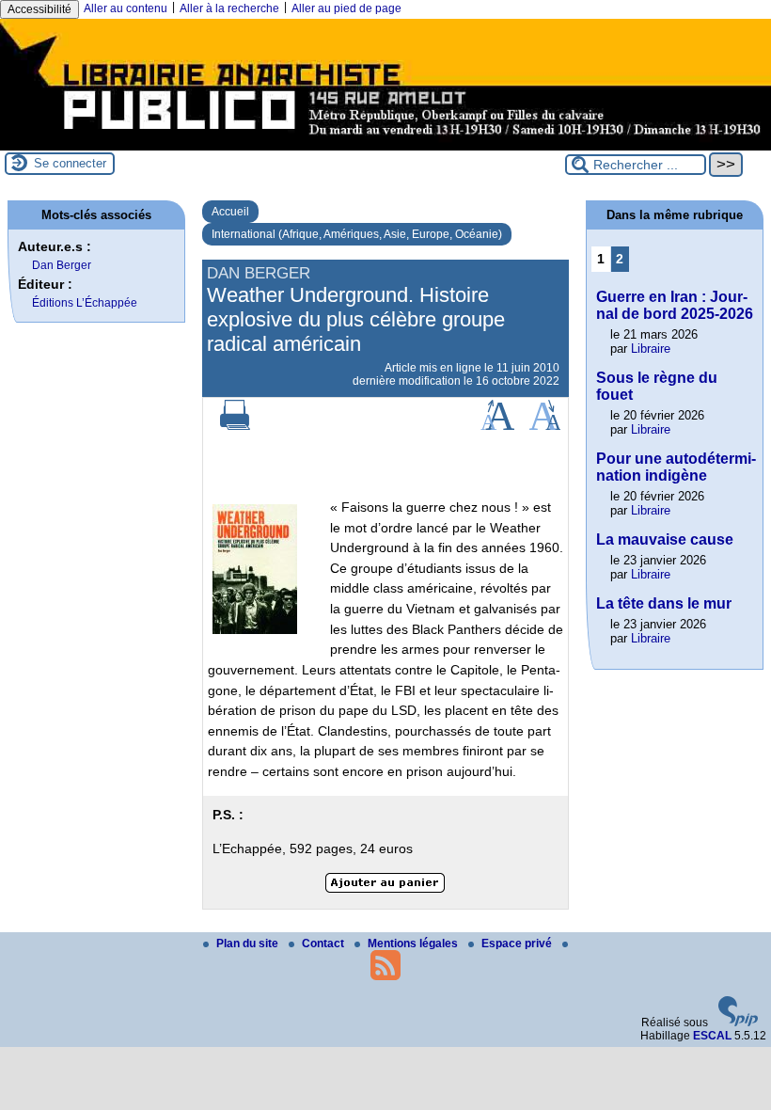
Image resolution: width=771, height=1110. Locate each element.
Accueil (230, 211)
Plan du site (248, 943)
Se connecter (70, 163)
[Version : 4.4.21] (738, 1022)
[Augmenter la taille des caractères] (497, 426)
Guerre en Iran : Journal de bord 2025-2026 (674, 305)
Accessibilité (39, 9)
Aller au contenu (125, 8)
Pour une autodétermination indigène (676, 467)
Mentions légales (414, 943)
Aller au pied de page (346, 8)
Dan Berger (61, 265)
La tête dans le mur (664, 603)
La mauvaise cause (664, 539)
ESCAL (712, 1035)
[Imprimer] (235, 426)
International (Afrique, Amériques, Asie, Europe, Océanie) (357, 234)
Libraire (650, 348)
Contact (324, 943)
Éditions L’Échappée (84, 302)
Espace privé (518, 943)
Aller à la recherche (229, 8)
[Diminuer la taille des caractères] (544, 426)
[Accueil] (385, 144)
